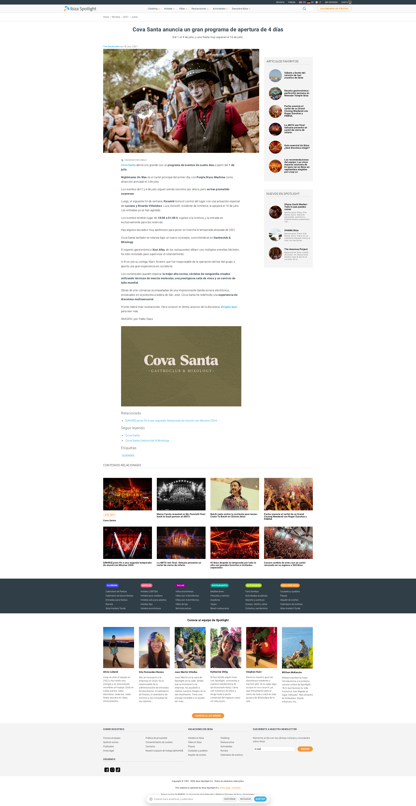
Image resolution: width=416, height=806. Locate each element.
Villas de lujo (182, 604)
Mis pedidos (331, 2)
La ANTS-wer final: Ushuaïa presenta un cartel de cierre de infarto (295, 129)
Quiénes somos (110, 742)
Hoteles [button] (168, 8)
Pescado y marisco (219, 595)
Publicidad (108, 746)
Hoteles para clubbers (151, 595)
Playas (283, 595)
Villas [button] (182, 8)
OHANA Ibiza (291, 230)
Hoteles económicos (151, 608)
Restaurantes (227, 742)
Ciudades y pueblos (290, 591)
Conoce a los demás (208, 715)
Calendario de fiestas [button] (334, 8)
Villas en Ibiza (195, 742)
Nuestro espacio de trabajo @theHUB (164, 750)
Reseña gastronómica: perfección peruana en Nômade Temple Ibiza (296, 93)
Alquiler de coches (289, 600)
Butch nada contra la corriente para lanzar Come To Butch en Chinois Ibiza (233, 515)
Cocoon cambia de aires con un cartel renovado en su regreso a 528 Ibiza (285, 563)
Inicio (106, 17)
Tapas (213, 604)
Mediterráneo (217, 591)
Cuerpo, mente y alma (256, 604)
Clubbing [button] (152, 8)
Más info (109, 515)
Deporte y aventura (255, 600)
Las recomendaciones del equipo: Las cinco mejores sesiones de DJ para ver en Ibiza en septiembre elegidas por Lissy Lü (297, 165)
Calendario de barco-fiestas (119, 595)
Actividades (226, 746)
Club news (128, 455)
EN (304, 2)
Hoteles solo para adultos (153, 600)
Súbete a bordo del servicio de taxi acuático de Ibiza (294, 75)
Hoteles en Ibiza (196, 738)
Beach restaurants (219, 608)
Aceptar (260, 799)
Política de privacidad (156, 738)
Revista (280, 2)
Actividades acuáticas (256, 595)
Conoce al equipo (111, 738)
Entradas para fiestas (116, 600)
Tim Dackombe (111, 46)
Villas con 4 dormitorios (187, 600)
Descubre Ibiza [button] (240, 8)
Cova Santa (132, 435)
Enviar (305, 749)
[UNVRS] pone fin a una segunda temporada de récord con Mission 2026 (171, 420)
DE (312, 2)
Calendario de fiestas (116, 591)
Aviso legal (108, 750)
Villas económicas (185, 591)
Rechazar (245, 799)
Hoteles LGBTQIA (149, 591)
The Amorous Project (296, 249)
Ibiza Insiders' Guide (116, 608)
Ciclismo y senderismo (256, 608)
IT (320, 2)
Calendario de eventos (291, 604)
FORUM (291, 2)
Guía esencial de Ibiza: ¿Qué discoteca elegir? (297, 146)
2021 (126, 17)
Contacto (150, 746)
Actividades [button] (219, 8)
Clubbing (225, 738)
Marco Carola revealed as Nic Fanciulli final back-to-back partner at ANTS (181, 515)
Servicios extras (183, 608)
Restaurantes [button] (199, 8)
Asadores (215, 600)
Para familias (252, 591)
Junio (135, 17)
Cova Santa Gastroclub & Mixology (147, 440)
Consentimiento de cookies (159, 742)
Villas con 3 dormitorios (187, 595)
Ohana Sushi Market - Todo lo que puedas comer (296, 207)
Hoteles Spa (147, 604)
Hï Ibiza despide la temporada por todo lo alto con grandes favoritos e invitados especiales (233, 565)
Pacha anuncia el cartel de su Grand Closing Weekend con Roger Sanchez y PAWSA (296, 111)
